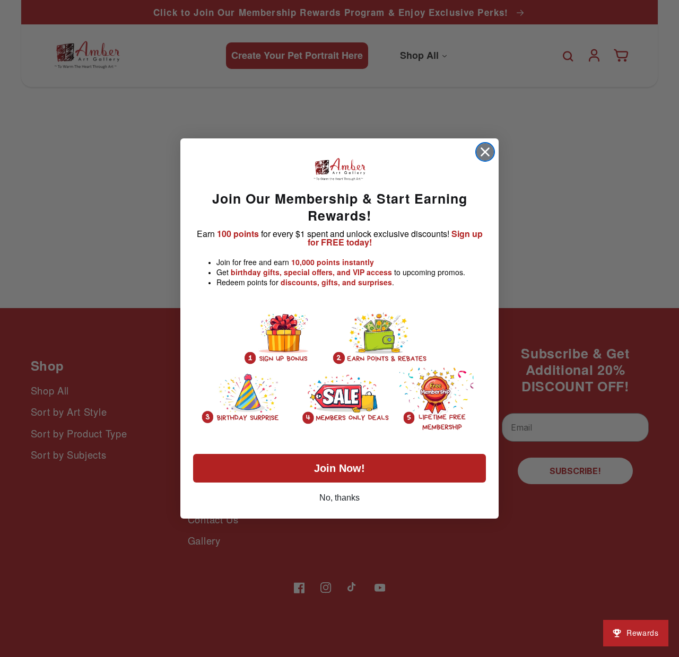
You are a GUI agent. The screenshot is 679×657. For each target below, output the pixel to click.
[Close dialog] (485, 152)
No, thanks (339, 497)
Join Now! (339, 468)
